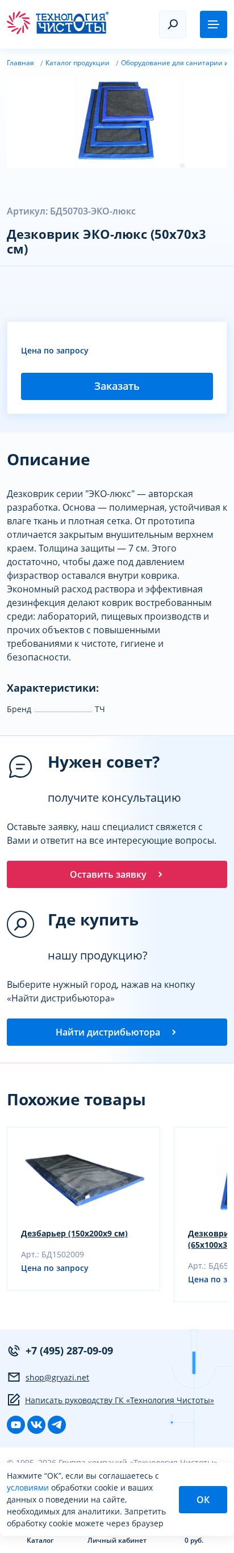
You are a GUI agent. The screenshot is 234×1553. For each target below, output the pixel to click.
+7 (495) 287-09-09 (69, 1350)
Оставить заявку (108, 874)
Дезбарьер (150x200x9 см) (74, 1233)
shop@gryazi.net (57, 1377)
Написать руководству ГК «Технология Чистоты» (119, 1400)
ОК (203, 1499)
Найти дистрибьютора (108, 1032)
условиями (29, 1487)
